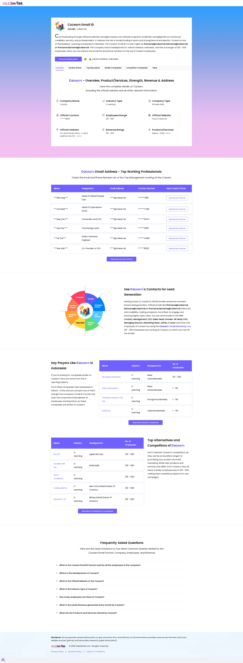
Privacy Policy (57, 651)
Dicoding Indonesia (111, 376)
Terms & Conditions (95, 651)
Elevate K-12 (60, 499)
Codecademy (60, 488)
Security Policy (75, 651)
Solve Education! (110, 388)
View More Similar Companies (145, 422)
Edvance (106, 410)
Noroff (57, 454)
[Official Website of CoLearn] (85, 59)
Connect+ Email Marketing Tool (175, 326)
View (177, 198)
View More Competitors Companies (97, 511)
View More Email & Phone (121, 259)
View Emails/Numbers (68, 59)
